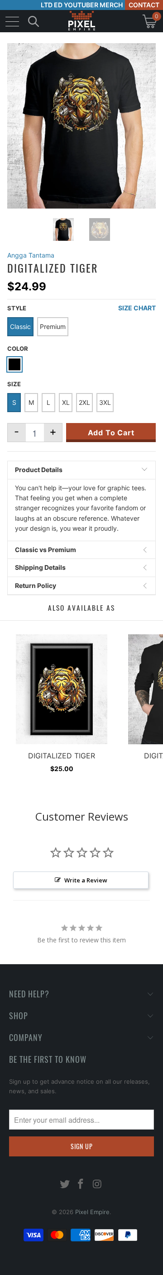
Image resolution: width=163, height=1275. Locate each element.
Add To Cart (111, 432)
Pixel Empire (92, 1211)
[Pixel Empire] (81, 21)
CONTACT (144, 5)
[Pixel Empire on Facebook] (81, 1184)
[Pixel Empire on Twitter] (65, 1184)
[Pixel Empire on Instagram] (97, 1184)
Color (17, 348)
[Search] (33, 21)
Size (14, 384)
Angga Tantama (30, 255)
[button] (30, 1268)
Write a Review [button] (85, 880)
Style (16, 308)
